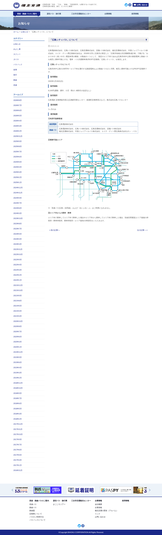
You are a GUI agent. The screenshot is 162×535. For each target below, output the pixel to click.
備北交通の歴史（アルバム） (106, 511)
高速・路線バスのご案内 (27, 14)
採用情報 (135, 14)
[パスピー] (98, 490)
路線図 (32, 511)
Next (151, 490)
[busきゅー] (31, 490)
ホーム (16, 32)
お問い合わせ (142, 5)
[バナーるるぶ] (131, 490)
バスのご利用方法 (36, 517)
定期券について (35, 514)
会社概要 (98, 504)
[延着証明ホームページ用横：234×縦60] (64, 490)
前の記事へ (54, 230)
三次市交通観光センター (81, 14)
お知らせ (24, 32)
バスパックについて (37, 520)
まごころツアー (59, 504)
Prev (13, 490)
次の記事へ (142, 230)
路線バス (33, 507)
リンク (97, 514)
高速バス (33, 504)
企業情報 (108, 14)
